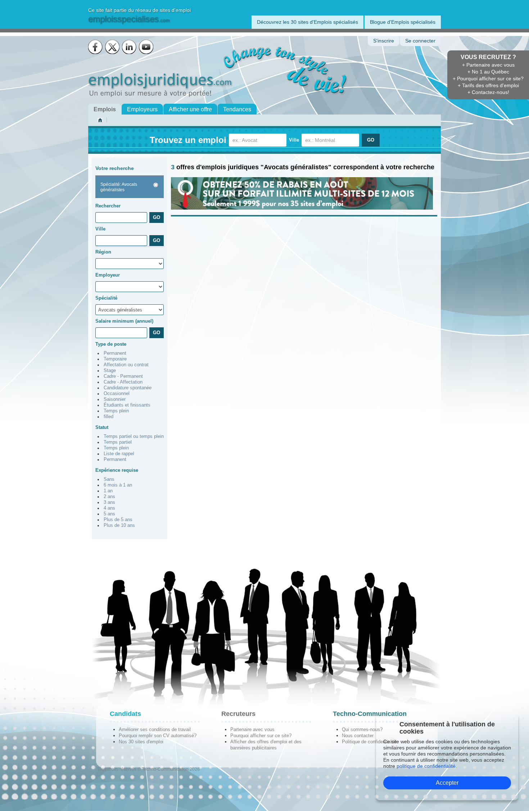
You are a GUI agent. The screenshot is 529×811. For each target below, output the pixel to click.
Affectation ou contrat (126, 364)
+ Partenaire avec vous (488, 65)
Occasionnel (117, 393)
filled (108, 416)
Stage (110, 370)
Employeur (107, 275)
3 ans (109, 502)
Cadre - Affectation (123, 382)
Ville (294, 140)
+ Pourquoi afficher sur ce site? (488, 78)
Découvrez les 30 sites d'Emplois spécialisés (307, 22)
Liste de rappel (119, 453)
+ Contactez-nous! (488, 92)
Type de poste (110, 344)
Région (103, 252)
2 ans (109, 496)
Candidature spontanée (128, 387)
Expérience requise (116, 470)
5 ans (109, 513)
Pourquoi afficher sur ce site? (260, 735)
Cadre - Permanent (123, 376)
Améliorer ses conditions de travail (155, 729)
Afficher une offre (190, 109)
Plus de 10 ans (119, 525)
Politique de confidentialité (369, 741)
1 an (108, 490)
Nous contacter (358, 735)
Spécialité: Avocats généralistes (118, 187)
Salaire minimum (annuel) (124, 321)
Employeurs (142, 109)
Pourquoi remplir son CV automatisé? (157, 735)
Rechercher (108, 206)
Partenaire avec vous (252, 729)
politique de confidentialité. (427, 766)
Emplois (105, 109)
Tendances (237, 109)
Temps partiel (118, 442)
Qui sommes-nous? (362, 729)
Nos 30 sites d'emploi (141, 741)
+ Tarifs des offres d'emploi (488, 85)
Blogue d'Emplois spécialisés (402, 22)
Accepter (447, 783)
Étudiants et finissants (127, 405)
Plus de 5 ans (118, 519)
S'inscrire (383, 41)
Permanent (115, 353)
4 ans (109, 508)
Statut (101, 427)
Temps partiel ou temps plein (134, 436)
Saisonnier (115, 399)
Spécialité (106, 298)
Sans (109, 479)
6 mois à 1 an (118, 485)
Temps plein (116, 410)
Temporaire (115, 359)
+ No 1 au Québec (488, 72)
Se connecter (420, 41)
